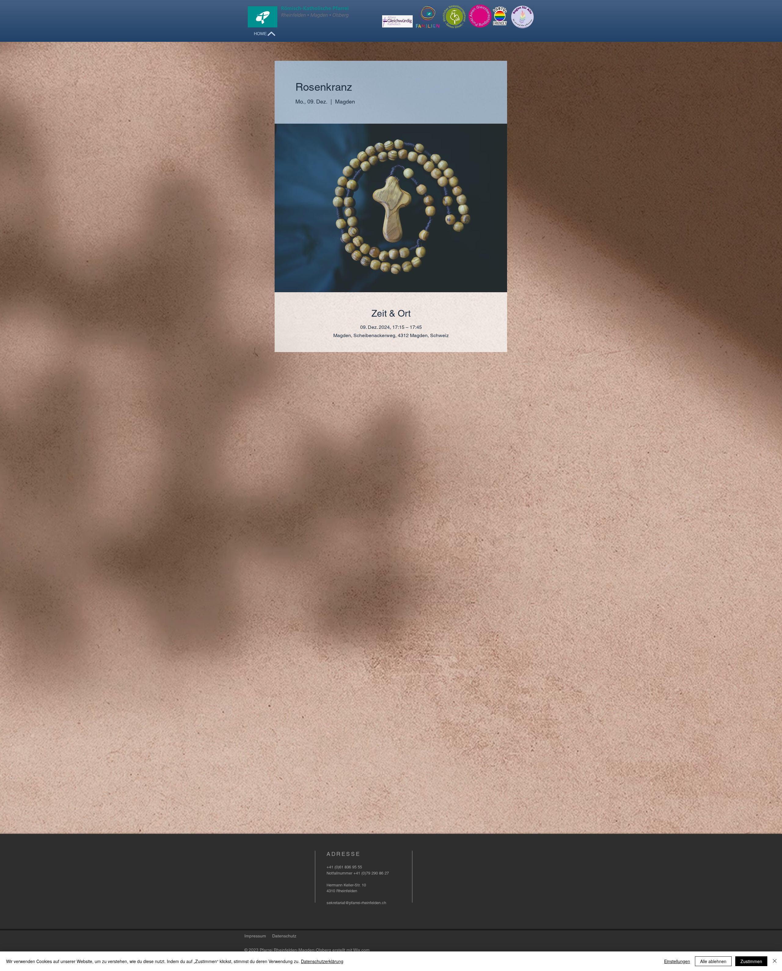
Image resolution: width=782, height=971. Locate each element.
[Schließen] (774, 961)
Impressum (255, 935)
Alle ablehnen (713, 961)
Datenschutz (284, 935)
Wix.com (361, 949)
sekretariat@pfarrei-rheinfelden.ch (356, 902)
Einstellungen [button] (677, 961)
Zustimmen (751, 961)
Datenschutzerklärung (322, 961)
